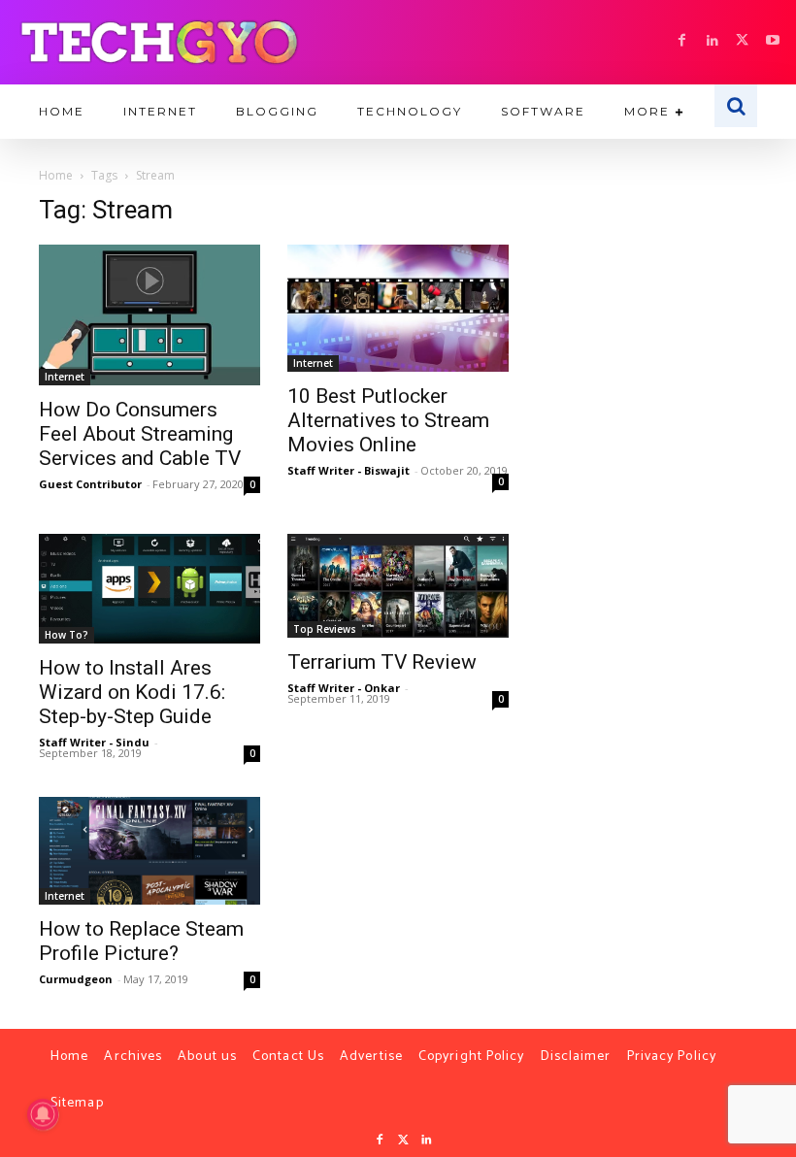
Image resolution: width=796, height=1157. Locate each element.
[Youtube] (772, 41)
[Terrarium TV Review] (398, 586)
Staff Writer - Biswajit (348, 470)
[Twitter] (403, 1140)
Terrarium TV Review (382, 662)
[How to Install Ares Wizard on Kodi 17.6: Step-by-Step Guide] (149, 589)
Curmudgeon (76, 979)
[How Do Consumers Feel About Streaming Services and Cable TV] (149, 314)
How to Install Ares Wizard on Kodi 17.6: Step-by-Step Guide (132, 692)
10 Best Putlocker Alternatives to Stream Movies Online (388, 420)
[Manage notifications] (42, 1114)
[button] (735, 105)
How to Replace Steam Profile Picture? (141, 941)
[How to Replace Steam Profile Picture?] (149, 851)
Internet (64, 376)
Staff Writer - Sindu (94, 742)
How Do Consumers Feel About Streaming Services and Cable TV (140, 434)
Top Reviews (324, 629)
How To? (66, 635)
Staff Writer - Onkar (343, 687)
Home (56, 175)
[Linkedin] (712, 41)
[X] (742, 41)
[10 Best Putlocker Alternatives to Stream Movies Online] (398, 308)
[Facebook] (682, 41)
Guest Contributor (90, 484)
